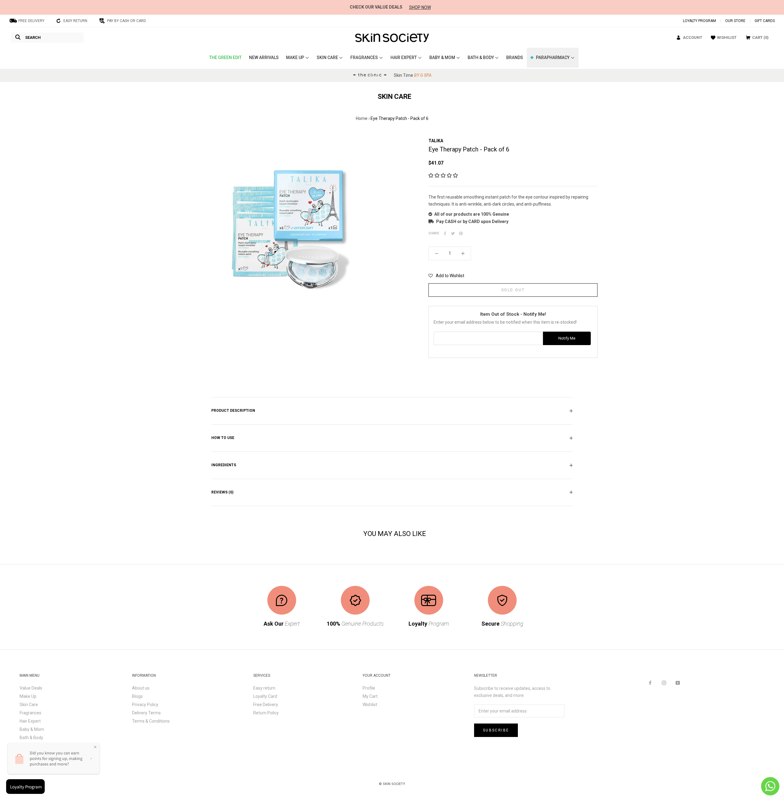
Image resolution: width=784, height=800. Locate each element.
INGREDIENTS (223, 465)
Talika (435, 140)
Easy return (264, 688)
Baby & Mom (32, 729)
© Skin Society (392, 784)
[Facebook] (445, 233)
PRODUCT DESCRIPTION (233, 410)
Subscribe (496, 730)
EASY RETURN (75, 21)
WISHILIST (727, 37)
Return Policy (266, 712)
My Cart (370, 696)
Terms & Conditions (151, 721)
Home (362, 118)
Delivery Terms (146, 712)
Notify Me (566, 338)
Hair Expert (30, 721)
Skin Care (29, 704)
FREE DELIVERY (31, 21)
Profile (369, 688)
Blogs (137, 696)
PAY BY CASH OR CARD (126, 21)
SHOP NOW (420, 7)
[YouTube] (678, 682)
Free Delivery (265, 704)
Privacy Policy (145, 704)
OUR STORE (735, 21)
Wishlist (370, 704)
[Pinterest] (461, 233)
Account (692, 37)
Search (33, 37)
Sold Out (513, 290)
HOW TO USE (222, 438)
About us (140, 688)
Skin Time (413, 75)
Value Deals (31, 688)
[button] (443, 175)
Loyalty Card (265, 696)
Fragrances (30, 712)
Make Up (28, 696)
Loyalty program (699, 21)
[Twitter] (453, 233)
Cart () (760, 37)
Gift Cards (765, 21)
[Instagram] (664, 682)
